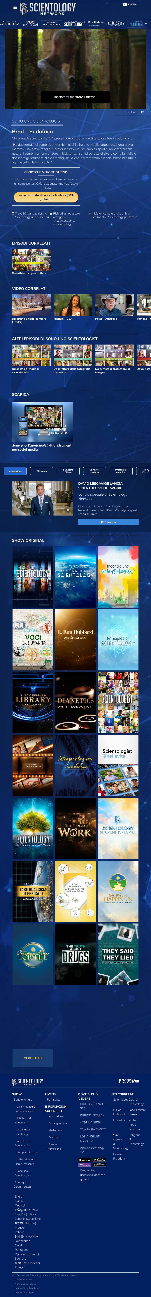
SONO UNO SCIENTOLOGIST (37, 121)
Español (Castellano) (28, 1218)
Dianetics (119, 1120)
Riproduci (111, 521)
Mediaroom (55, 1130)
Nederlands (22, 1241)
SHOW (17, 1094)
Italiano (19, 1232)
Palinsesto (53, 1099)
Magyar (20, 1227)
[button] (2, 471)
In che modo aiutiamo (134, 1124)
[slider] (78, 105)
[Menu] (15, 7)
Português (21, 1249)
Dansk (19, 1201)
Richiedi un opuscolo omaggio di (66, 219)
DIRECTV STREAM (92, 1115)
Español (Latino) (25, 1214)
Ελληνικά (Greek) (26, 1210)
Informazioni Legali (24, 1292)
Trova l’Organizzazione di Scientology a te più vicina (32, 215)
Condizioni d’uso (23, 1279)
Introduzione (56, 1116)
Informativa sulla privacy (27, 1288)
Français (20, 1267)
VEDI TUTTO (33, 1058)
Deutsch (20, 1205)
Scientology (120, 1099)
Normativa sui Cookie (25, 1283)
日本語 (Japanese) (27, 1236)
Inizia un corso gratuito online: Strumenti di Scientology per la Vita (114, 215)
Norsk (19, 1245)
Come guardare (58, 1123)
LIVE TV (51, 1094)
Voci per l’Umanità (27, 1152)
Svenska (20, 1258)
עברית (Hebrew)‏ (25, 1223)
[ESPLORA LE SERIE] (33, 577)
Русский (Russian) (27, 1254)
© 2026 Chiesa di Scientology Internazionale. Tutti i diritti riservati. (45, 1275)
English (19, 1196)
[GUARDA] (118, 639)
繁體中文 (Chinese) (27, 1263)
